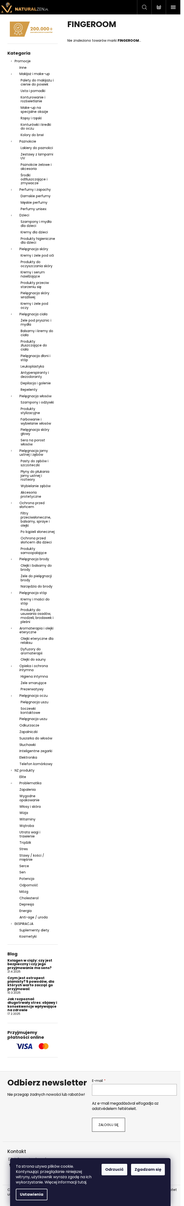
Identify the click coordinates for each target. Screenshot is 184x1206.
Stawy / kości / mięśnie (31, 857)
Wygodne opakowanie (29, 798)
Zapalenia (27, 789)
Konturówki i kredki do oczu (36, 126)
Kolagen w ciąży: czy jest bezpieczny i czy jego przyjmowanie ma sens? (29, 964)
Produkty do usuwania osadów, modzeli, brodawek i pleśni (37, 615)
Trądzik (25, 842)
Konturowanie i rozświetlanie (33, 99)
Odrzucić (114, 1169)
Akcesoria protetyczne (31, 494)
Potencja (26, 878)
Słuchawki (27, 744)
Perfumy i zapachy (35, 189)
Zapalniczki (28, 731)
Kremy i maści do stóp (35, 601)
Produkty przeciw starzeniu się (35, 284)
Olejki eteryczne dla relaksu (37, 640)
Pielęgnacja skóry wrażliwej (35, 295)
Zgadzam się (148, 1169)
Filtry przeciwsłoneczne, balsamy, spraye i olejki (36, 519)
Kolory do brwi (32, 135)
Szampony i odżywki (37, 402)
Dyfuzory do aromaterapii (31, 651)
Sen (22, 872)
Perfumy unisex (33, 209)
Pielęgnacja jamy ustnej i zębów (33, 452)
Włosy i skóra (30, 806)
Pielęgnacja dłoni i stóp (35, 357)
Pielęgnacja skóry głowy (35, 431)
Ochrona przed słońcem (32, 505)
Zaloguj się (108, 1124)
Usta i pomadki (33, 90)
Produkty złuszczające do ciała (34, 345)
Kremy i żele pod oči (37, 255)
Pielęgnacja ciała (33, 314)
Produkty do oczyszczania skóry (36, 264)
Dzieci (24, 215)
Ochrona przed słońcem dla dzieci (36, 540)
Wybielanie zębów (36, 486)
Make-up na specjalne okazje (34, 109)
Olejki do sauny (33, 659)
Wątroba (26, 825)
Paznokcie (27, 141)
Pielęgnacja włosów (35, 396)
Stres (23, 849)
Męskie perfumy (34, 202)
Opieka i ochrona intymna (33, 668)
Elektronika (28, 757)
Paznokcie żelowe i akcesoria (36, 166)
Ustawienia (31, 1194)
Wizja (23, 812)
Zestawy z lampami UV (37, 156)
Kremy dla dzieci (34, 232)
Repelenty (29, 389)
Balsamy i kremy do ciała (37, 333)
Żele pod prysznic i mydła (36, 322)
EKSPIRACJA (24, 923)
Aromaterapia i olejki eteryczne (36, 630)
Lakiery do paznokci (37, 147)
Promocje (23, 61)
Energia (25, 910)
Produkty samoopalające (34, 550)
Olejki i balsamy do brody (36, 567)
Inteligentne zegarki (35, 751)
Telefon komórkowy (35, 764)
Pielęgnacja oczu (33, 695)
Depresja (26, 904)
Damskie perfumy (36, 196)
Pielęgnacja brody (34, 559)
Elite (22, 776)
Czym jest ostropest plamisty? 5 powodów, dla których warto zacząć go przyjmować (30, 983)
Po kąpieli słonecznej (38, 531)
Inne (23, 67)
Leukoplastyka (32, 366)
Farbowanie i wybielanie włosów (36, 421)
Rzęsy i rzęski (31, 118)
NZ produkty (24, 770)
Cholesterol (29, 898)
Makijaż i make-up (34, 73)
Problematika (30, 783)
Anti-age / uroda (33, 917)
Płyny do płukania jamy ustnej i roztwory (35, 475)
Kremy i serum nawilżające (33, 274)
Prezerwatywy (32, 689)
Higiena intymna (34, 676)
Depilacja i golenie (36, 383)
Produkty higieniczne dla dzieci (38, 240)
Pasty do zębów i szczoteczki (34, 463)
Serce (24, 866)
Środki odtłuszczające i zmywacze (34, 179)
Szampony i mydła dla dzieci (36, 223)
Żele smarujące (33, 683)
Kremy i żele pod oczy (34, 305)
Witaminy (27, 819)
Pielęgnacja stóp (33, 592)
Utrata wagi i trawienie (29, 834)
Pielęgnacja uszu (34, 702)
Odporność (28, 885)
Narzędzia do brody (36, 586)
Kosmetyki (28, 936)
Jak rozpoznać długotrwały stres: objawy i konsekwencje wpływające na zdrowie (32, 1004)
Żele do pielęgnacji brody (36, 578)
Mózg (23, 891)
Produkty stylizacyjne (30, 410)
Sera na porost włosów (33, 442)
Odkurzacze (29, 725)
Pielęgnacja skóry (33, 249)
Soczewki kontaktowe (30, 710)
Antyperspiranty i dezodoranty (35, 374)
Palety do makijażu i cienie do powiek (37, 82)
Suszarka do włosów (35, 738)
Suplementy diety (34, 930)
